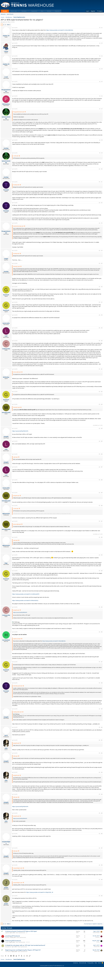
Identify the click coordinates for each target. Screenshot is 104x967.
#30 (101, 505)
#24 (101, 428)
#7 (101, 108)
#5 (101, 81)
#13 (101, 223)
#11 (101, 181)
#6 (101, 96)
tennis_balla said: (17, 372)
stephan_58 (4, 22)
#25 (101, 441)
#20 (101, 340)
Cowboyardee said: (17, 712)
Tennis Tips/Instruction (20, 932)
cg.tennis (7, 932)
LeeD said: (15, 457)
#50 (101, 895)
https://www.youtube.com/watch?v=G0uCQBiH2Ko (59, 30)
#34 (101, 570)
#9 (101, 153)
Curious (7, 942)
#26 (101, 454)
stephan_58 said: (17, 638)
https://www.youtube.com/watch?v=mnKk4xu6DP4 (25, 594)
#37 (101, 661)
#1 (101, 27)
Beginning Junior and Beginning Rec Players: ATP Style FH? (23, 950)
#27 (101, 467)
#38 (101, 683)
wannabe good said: (17, 686)
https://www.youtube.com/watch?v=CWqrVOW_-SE (39, 892)
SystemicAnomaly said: (18, 226)
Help (96, 962)
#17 (101, 302)
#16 (101, 286)
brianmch (98, 937)
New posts (3, 14)
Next (8, 24)
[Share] (100, 28)
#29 (101, 492)
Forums (5, 11)
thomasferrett (8, 946)
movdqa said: (16, 184)
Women (49, 11)
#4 (101, 68)
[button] (18, 11)
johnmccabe (97, 951)
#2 (101, 43)
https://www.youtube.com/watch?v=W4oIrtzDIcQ (25, 600)
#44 (101, 794)
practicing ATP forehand (12, 936)
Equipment (34, 11)
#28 (101, 479)
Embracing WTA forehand (13, 941)
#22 (101, 391)
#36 (101, 632)
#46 (101, 833)
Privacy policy (90, 962)
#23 (101, 404)
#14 (101, 250)
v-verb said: (15, 155)
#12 (101, 202)
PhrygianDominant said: (18, 112)
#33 (101, 555)
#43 (101, 772)
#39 (101, 708)
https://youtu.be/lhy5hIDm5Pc (20, 431)
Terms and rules (82, 962)
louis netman (8, 951)
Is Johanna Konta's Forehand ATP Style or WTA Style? (21, 931)
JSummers (7, 937)
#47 (101, 848)
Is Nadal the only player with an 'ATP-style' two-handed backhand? (25, 945)
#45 (101, 813)
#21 (101, 369)
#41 (101, 740)
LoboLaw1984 (97, 946)
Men (42, 11)
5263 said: (15, 756)
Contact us (75, 962)
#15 (101, 263)
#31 (101, 521)
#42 (101, 753)
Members (24, 11)
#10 (101, 169)
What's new (14, 11)
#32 (101, 537)
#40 (101, 727)
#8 (101, 140)
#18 (101, 315)
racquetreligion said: (17, 868)
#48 (101, 865)
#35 (101, 607)
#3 (101, 56)
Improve (57, 11)
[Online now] (6, 115)
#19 (101, 328)
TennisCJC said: (16, 266)
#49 (101, 879)
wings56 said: (16, 495)
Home (99, 962)
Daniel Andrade (96, 932)
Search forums (10, 14)
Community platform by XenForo (52, 965)
